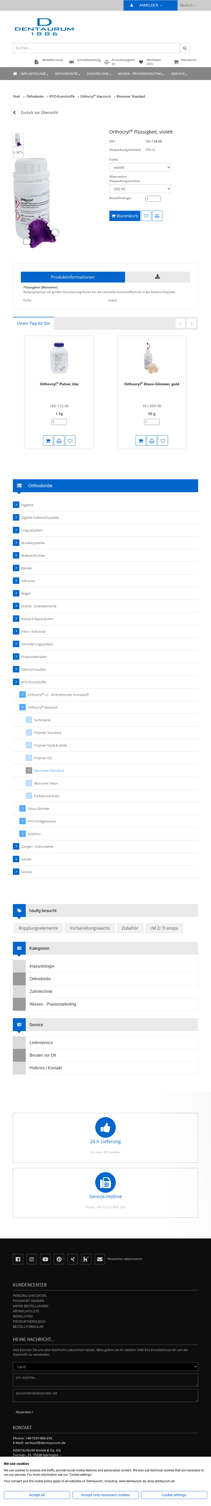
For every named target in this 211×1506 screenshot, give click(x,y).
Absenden (24, 1412)
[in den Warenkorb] (48, 440)
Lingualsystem (32, 530)
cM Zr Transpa (164, 928)
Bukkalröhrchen (33, 555)
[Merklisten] (146, 216)
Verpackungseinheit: (125, 149)
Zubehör (34, 834)
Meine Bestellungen (30, 1306)
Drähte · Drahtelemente (38, 606)
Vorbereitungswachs (90, 928)
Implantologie (33, 74)
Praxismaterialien (34, 656)
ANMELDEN (149, 5)
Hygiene (27, 505)
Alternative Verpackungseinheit (124, 178)
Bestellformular (28, 1326)
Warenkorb (188, 60)
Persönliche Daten (29, 1295)
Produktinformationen (73, 277)
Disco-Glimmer (39, 808)
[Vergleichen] (157, 216)
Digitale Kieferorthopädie (40, 517)
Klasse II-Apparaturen (37, 618)
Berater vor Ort (43, 1055)
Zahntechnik (98, 74)
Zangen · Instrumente (37, 846)
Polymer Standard (47, 732)
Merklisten (23, 1316)
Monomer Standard (131, 96)
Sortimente (42, 720)
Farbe (113, 159)
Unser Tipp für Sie (33, 323)
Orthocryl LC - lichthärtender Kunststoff (58, 694)
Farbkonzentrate (46, 796)
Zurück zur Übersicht (39, 112)
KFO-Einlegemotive (42, 821)
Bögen (26, 593)
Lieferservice (41, 1042)
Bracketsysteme (33, 542)
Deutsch (186, 5)
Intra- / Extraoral (33, 631)
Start (16, 96)
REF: (112, 141)
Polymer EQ (43, 758)
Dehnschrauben (33, 669)
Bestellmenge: (120, 198)
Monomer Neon (46, 783)
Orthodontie (66, 74)
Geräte (26, 859)
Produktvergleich (29, 1321)
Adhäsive (28, 580)
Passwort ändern (28, 1300)
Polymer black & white (50, 745)
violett (112, 300)
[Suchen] (185, 48)
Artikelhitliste (26, 1311)
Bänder (26, 568)
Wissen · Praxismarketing (140, 74)
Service (178, 74)
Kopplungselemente (38, 928)
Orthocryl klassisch (95, 96)
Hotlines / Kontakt (46, 1068)
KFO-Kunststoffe (62, 96)
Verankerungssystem (37, 644)
